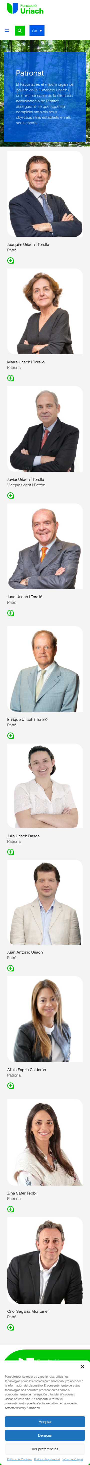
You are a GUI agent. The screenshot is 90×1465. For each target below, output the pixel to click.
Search (20, 31)
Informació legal (72, 1459)
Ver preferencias (45, 1449)
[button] (82, 1366)
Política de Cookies (19, 1459)
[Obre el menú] (7, 31)
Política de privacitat (47, 1459)
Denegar (45, 1435)
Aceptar (45, 1422)
